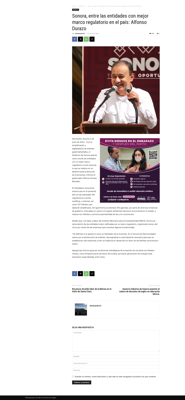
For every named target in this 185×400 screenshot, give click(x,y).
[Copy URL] (92, 39)
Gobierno (81, 6)
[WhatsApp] (86, 39)
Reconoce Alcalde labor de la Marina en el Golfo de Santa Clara (91, 290)
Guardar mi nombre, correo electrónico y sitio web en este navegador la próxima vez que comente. (115, 376)
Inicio (74, 6)
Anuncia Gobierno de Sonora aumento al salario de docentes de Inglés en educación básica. (139, 291)
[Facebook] (74, 39)
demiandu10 (79, 33)
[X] (80, 39)
